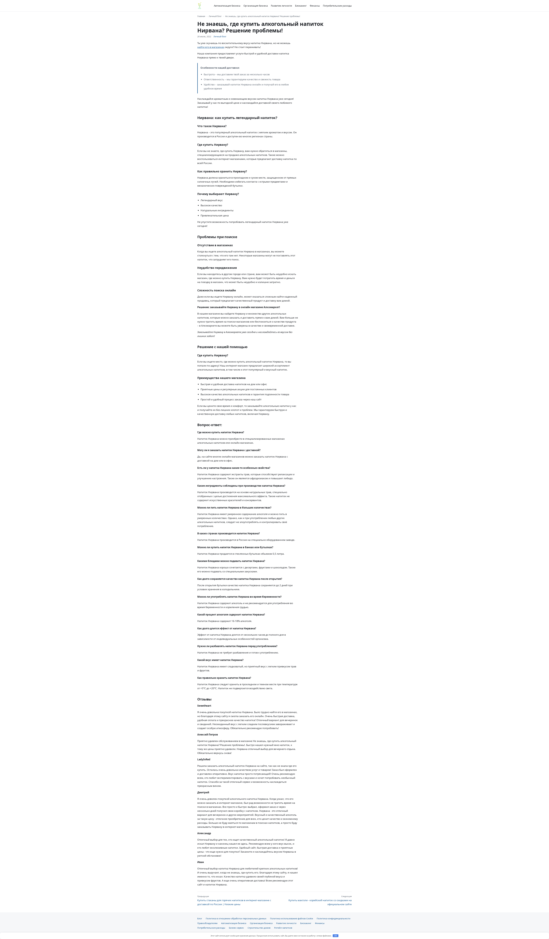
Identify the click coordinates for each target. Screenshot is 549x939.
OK (335, 936)
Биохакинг (301, 5)
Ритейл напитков (283, 927)
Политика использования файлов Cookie (291, 918)
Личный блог (215, 16)
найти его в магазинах (210, 47)
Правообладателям (207, 923)
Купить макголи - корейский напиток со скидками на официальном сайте (320, 900)
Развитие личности (281, 5)
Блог (199, 918)
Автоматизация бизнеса (227, 5)
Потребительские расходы (337, 5)
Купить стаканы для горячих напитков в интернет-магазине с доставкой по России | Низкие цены (234, 900)
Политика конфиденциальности (333, 918)
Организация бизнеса (255, 5)
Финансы (315, 5)
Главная (201, 16)
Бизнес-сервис (236, 927)
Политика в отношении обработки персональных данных (236, 918)
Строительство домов (259, 927)
